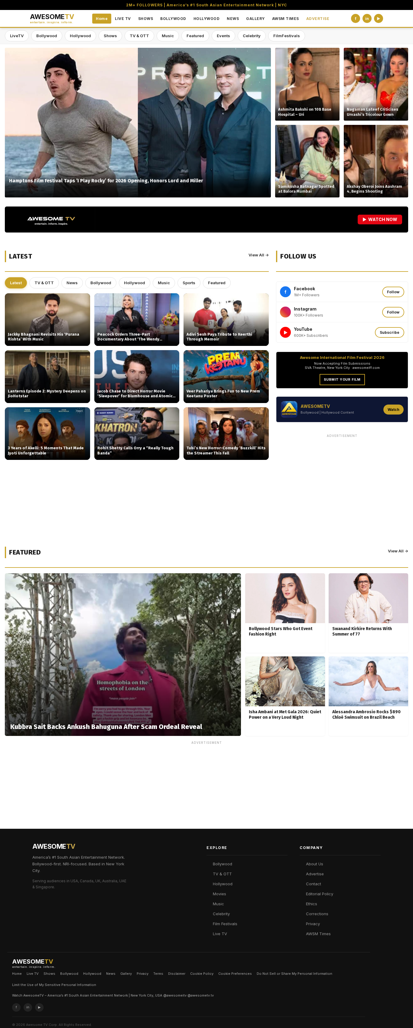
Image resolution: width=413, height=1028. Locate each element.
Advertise (315, 873)
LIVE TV (123, 18)
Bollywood (46, 35)
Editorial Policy (319, 893)
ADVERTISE (318, 18)
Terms (158, 973)
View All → (259, 254)
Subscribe (389, 332)
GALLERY (255, 18)
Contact (313, 883)
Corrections (317, 913)
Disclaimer (176, 973)
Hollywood (80, 35)
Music (168, 35)
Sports (189, 282)
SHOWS (145, 18)
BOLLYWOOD (173, 18)
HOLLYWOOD (206, 18)
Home (102, 18)
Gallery (126, 973)
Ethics (311, 903)
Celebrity (252, 35)
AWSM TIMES (285, 18)
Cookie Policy (201, 973)
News (72, 282)
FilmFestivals (286, 35)
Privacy (313, 923)
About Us (314, 863)
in (367, 18)
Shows (110, 35)
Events (223, 35)
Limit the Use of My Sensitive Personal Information (54, 985)
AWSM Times (318, 933)
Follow (393, 292)
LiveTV (17, 35)
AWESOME (52, 18)
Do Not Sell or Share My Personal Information (294, 973)
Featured (195, 35)
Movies (219, 893)
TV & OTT (139, 35)
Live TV (220, 933)
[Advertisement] (342, 482)
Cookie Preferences (235, 973)
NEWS (233, 18)
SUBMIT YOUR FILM (342, 379)
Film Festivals (225, 923)
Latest (16, 282)
